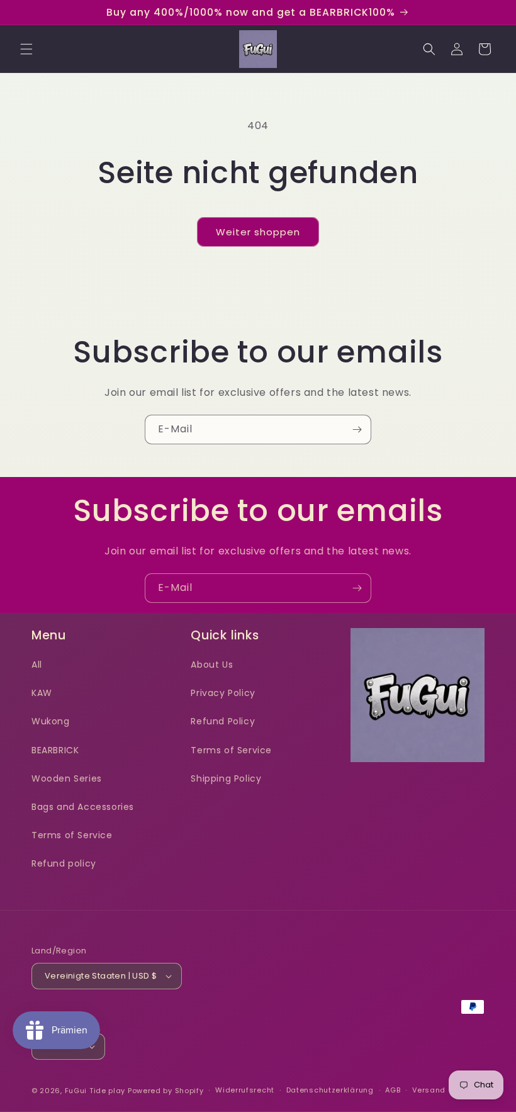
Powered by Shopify (166, 1091)
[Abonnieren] (357, 429)
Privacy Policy (223, 693)
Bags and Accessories (82, 806)
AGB (392, 1090)
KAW (41, 693)
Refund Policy (223, 721)
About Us (212, 664)
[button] (26, 49)
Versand (429, 1090)
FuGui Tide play (95, 1091)
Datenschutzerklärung (330, 1090)
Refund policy (63, 863)
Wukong (50, 721)
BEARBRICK (55, 750)
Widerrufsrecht (244, 1090)
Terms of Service (72, 835)
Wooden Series (66, 778)
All (36, 664)
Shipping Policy (226, 778)
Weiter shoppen (258, 232)
